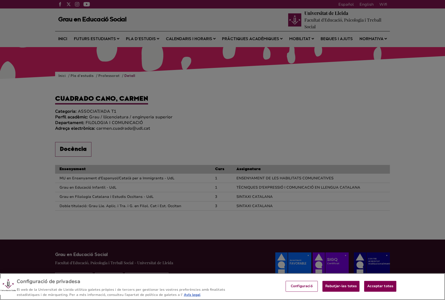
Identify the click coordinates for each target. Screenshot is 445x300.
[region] (222, 286)
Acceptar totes (380, 286)
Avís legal (192, 294)
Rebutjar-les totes (341, 286)
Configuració (302, 286)
